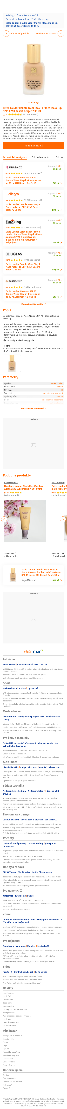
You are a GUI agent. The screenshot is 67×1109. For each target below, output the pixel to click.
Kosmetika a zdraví (26, 15)
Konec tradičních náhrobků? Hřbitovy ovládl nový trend (25, 674)
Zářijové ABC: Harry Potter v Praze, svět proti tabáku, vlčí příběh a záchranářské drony (29, 957)
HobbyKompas (8, 1012)
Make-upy (43, 19)
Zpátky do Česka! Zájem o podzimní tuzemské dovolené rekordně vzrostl (32, 877)
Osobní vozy (8, 999)
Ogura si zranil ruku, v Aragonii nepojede (19, 780)
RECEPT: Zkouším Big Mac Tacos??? (17, 909)
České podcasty (9, 1078)
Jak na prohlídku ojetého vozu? (15, 1009)
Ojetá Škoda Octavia (11, 1022)
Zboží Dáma (7, 1003)
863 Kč (56, 183)
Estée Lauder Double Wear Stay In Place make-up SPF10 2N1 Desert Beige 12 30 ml (32, 109)
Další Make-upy (11, 482)
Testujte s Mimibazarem (12, 1035)
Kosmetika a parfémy (11, 1052)
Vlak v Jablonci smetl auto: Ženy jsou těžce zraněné (23, 678)
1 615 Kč (55, 210)
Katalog (9, 15)
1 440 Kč (55, 242)
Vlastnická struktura (38, 1106)
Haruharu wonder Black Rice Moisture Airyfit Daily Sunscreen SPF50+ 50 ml (24, 487)
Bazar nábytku (8, 1065)
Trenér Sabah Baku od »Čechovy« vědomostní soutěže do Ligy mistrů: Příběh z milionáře (33, 699)
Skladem (57, 169)
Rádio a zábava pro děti (12, 1081)
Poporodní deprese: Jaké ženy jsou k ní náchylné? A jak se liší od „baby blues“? (31, 934)
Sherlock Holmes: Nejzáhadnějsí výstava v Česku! (22, 976)
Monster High (8, 1039)
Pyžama (6, 1048)
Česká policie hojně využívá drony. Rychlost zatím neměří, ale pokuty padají (33, 771)
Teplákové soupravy (11, 1055)
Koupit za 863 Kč (34, 145)
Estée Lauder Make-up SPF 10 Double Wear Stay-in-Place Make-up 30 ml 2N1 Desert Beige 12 (23, 180)
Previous (4, 519)
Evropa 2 (6, 1088)
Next (63, 519)
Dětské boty (8, 1058)
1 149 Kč (55, 269)
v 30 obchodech (11, 556)
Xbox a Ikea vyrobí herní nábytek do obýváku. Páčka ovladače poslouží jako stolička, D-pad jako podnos (33, 951)
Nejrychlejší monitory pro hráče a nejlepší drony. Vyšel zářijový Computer (32, 804)
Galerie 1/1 (33, 102)
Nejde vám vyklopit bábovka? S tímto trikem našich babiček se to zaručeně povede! (33, 851)
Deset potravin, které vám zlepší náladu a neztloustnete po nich (28, 930)
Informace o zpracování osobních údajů (30, 1103)
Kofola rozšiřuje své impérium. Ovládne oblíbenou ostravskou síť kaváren (32, 824)
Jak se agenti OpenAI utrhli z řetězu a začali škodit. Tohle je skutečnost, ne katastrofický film (32, 808)
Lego (5, 1045)
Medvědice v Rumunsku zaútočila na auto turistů (22, 979)
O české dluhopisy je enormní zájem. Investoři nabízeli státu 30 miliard (31, 833)
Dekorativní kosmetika (17, 19)
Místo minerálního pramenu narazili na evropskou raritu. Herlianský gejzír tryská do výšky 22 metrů (32, 881)
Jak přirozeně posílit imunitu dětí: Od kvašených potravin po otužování (31, 757)
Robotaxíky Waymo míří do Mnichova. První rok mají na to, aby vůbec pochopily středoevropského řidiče (30, 799)
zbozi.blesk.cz (8, 1006)
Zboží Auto (7, 1019)
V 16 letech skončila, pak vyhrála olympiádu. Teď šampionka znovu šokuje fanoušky (32, 694)
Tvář (34, 19)
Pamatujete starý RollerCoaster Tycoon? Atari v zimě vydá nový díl (29, 961)
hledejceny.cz (8, 993)
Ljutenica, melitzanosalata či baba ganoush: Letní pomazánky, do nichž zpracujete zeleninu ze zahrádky (31, 860)
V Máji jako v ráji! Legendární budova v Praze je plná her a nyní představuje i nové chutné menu (33, 670)
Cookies (50, 1103)
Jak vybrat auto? (9, 1025)
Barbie (5, 1042)
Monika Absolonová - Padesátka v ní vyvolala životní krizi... (26, 750)
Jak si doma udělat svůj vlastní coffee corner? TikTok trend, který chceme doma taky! (32, 904)
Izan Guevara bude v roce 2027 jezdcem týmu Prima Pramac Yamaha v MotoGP (30, 776)
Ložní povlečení (9, 1062)
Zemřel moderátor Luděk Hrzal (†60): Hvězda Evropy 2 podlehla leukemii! (32, 727)
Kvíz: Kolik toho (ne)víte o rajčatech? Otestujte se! (22, 856)
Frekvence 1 (7, 1085)
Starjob (6, 1075)
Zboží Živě (7, 996)
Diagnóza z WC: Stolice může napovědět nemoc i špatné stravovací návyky (32, 927)
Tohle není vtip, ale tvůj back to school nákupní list (23, 900)
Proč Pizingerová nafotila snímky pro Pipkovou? (21, 983)
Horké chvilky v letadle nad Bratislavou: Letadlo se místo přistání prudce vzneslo (32, 731)
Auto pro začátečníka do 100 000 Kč (17, 1016)
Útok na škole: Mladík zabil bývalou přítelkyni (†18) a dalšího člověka (30, 724)
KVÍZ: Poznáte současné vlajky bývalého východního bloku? (26, 885)
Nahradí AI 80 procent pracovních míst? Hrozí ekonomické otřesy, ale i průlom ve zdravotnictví (31, 828)
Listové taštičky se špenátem (14, 754)
